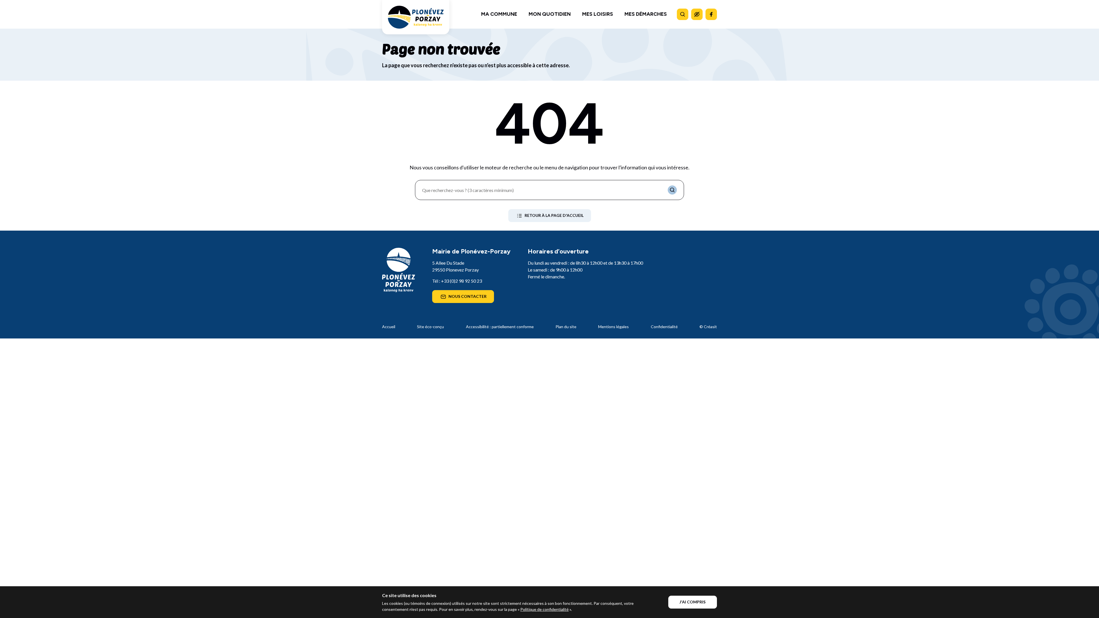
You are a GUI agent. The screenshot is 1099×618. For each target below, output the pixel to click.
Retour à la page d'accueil (554, 215)
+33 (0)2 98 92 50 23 (461, 281)
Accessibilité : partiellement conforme (500, 326)
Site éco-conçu (430, 326)
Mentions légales (613, 326)
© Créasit (708, 326)
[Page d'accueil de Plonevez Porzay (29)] (415, 17)
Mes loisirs (597, 14)
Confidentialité (664, 326)
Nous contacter (467, 296)
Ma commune (499, 14)
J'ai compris (692, 601)
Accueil (388, 326)
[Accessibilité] (697, 14)
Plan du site (566, 326)
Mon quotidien (550, 14)
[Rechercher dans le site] (682, 14)
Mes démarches (645, 14)
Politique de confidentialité (544, 609)
